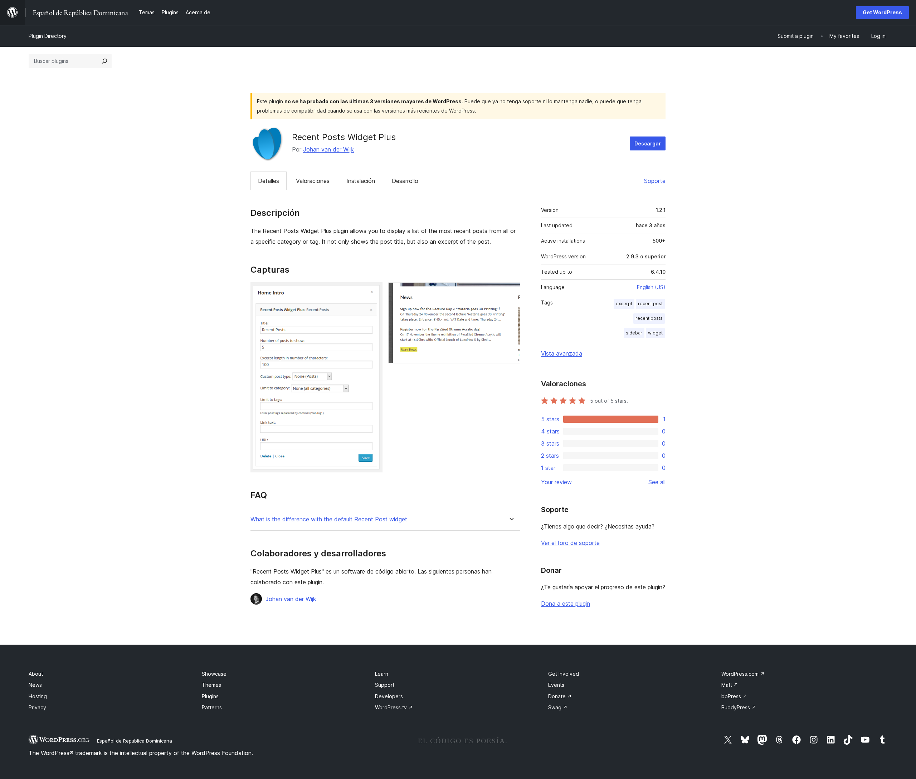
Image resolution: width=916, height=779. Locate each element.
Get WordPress (882, 12)
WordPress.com (743, 674)
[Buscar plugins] (104, 61)
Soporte (655, 180)
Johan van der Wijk (328, 149)
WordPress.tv (394, 707)
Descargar (647, 143)
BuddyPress (738, 707)
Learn (381, 674)
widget (655, 333)
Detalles (268, 180)
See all (657, 482)
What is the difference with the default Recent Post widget (328, 519)
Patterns (212, 707)
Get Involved (563, 674)
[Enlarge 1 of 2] (372, 292)
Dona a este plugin (565, 603)
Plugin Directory (48, 36)
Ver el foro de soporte (570, 542)
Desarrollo (405, 180)
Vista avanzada (561, 353)
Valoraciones (313, 180)
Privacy (37, 707)
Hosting (38, 696)
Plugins (210, 696)
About (36, 674)
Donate (560, 696)
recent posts (649, 318)
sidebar (634, 333)
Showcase (214, 674)
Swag (557, 707)
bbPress (734, 696)
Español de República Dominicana (134, 741)
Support (384, 685)
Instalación (360, 180)
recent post (650, 303)
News (35, 685)
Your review (556, 482)
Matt (729, 685)
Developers (389, 696)
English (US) (651, 287)
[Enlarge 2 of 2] (510, 292)
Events (556, 685)
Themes (211, 685)
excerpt (624, 303)
